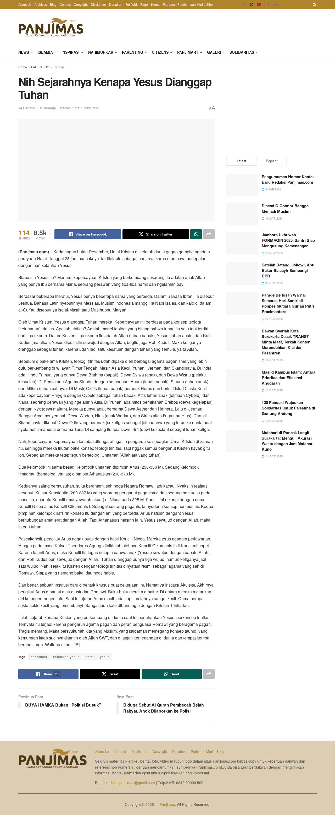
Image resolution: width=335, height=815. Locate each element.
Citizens (160, 52)
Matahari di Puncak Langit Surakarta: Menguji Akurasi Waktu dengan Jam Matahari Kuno (288, 441)
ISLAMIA (45, 52)
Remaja (59, 67)
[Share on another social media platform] (209, 234)
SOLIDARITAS (242, 52)
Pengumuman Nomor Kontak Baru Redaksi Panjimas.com (288, 179)
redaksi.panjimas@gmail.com (130, 782)
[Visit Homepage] (51, 27)
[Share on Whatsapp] (196, 234)
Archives (41, 4)
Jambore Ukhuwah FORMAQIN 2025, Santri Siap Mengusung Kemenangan (288, 240)
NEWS (23, 52)
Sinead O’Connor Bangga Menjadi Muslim (285, 208)
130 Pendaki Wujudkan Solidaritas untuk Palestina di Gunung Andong (288, 408)
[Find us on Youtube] (259, 4)
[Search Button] (313, 4)
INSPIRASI (71, 52)
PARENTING (132, 52)
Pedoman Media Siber (207, 751)
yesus (105, 656)
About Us (24, 4)
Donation (115, 4)
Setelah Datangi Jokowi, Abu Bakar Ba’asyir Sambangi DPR (288, 270)
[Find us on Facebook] (245, 4)
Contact (65, 4)
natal (90, 656)
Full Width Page (136, 4)
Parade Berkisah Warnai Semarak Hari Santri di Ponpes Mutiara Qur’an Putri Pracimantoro (288, 303)
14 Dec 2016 (27, 107)
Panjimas (167, 804)
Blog (53, 4)
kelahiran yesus (66, 656)
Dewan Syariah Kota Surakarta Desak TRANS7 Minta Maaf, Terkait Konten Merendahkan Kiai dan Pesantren (286, 342)
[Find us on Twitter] (251, 4)
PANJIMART (187, 52)
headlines (39, 656)
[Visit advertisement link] (271, 106)
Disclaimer (98, 4)
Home (155, 4)
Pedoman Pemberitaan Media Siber (188, 4)
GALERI (214, 52)
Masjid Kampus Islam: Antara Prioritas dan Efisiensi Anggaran (288, 377)
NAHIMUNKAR (100, 52)
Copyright (81, 4)
